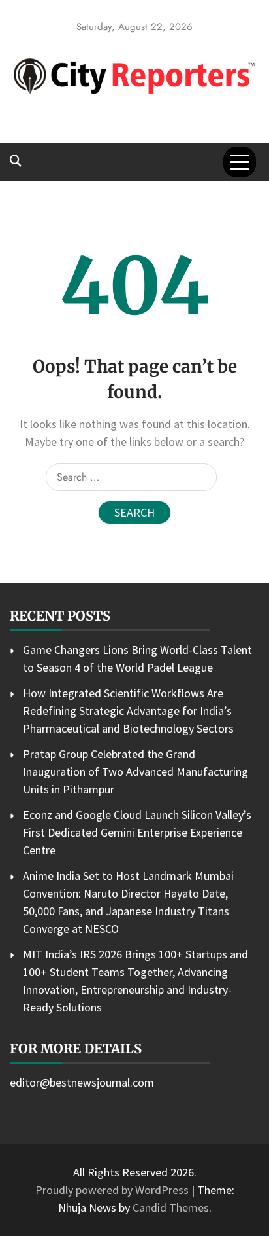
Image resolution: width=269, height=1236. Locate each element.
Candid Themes (171, 1207)
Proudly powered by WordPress (113, 1189)
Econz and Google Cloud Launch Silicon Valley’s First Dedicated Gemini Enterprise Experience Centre (137, 832)
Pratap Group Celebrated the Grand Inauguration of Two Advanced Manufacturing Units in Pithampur (135, 771)
